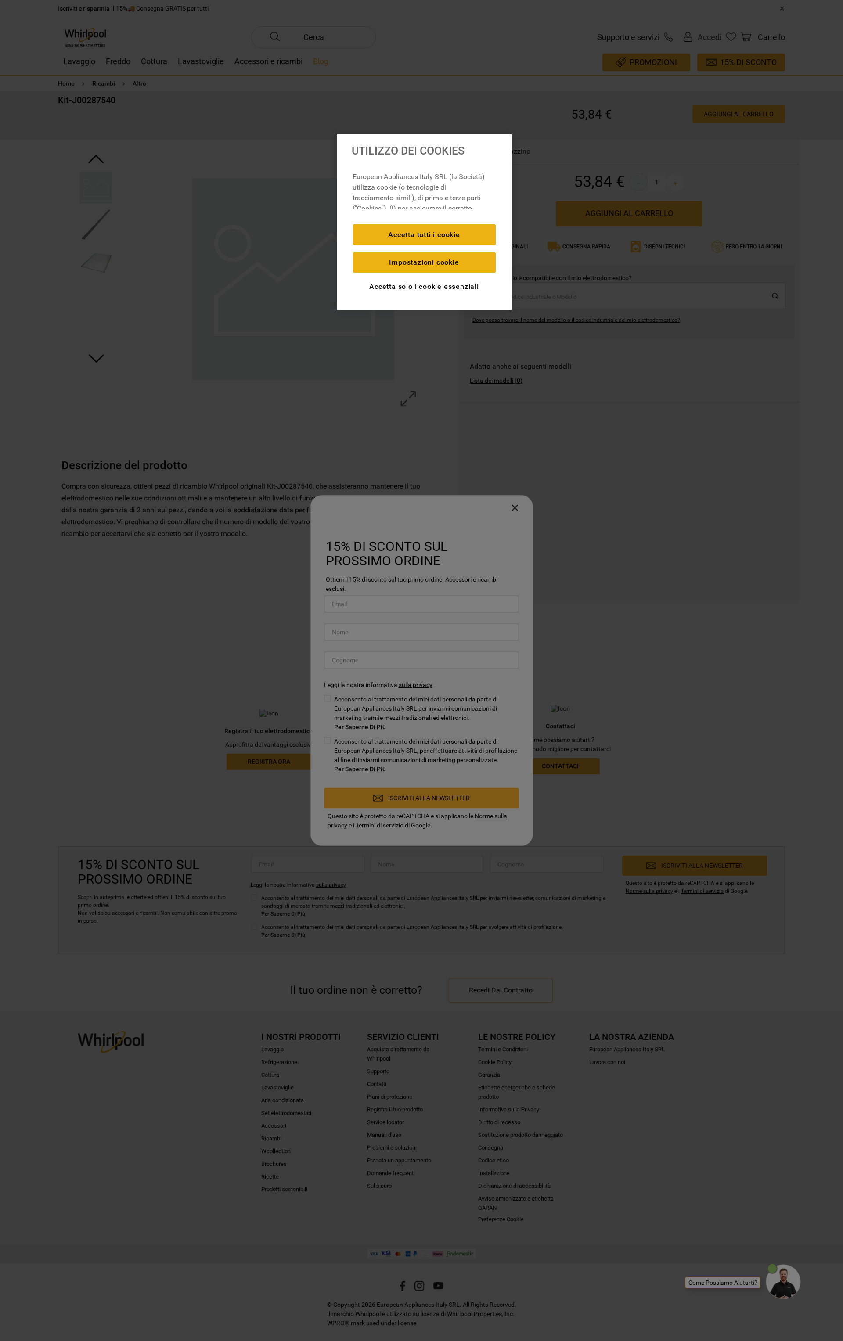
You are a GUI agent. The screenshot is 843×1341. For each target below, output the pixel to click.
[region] (424, 222)
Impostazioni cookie (424, 262)
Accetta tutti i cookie (424, 234)
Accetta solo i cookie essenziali (424, 286)
